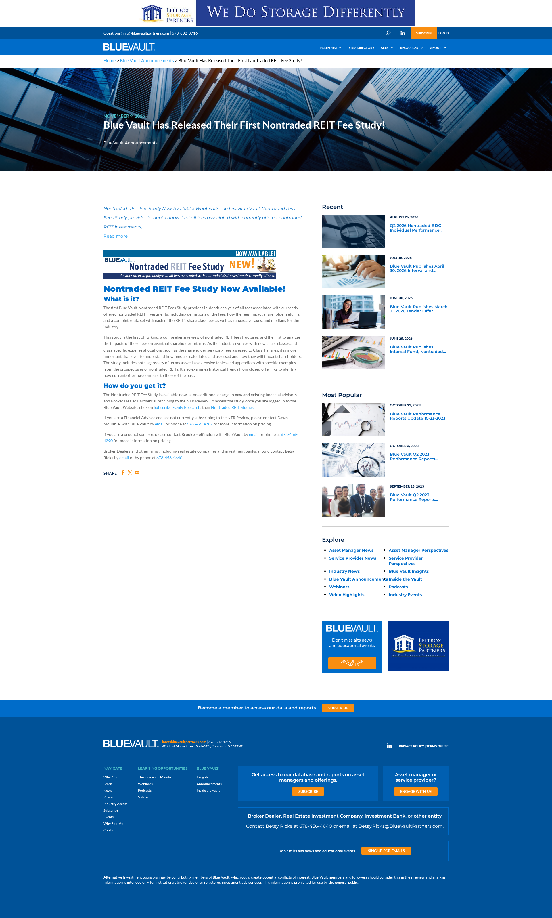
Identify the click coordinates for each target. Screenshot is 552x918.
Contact (109, 830)
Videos (143, 797)
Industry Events (405, 594)
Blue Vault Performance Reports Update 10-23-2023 (417, 416)
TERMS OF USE (437, 746)
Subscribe (424, 33)
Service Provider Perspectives (406, 561)
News (107, 790)
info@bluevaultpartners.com (146, 33)
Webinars (339, 586)
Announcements (209, 784)
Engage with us (416, 791)
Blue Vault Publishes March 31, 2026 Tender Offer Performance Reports (419, 309)
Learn (107, 784)
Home (109, 60)
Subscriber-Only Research (177, 407)
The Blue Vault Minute (154, 777)
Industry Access (115, 803)
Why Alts (110, 777)
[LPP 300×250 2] (418, 671)
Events (108, 817)
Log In (443, 33)
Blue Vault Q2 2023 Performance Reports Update (412, 456)
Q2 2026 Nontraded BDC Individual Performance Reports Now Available (415, 228)
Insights (202, 777)
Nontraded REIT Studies (232, 407)
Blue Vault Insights (409, 571)
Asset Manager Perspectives (418, 550)
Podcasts (398, 586)
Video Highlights (346, 594)
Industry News (344, 571)
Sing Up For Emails (352, 663)
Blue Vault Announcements (147, 60)
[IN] (403, 33)
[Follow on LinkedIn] (391, 746)
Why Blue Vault (114, 823)
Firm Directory (361, 47)
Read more (115, 236)
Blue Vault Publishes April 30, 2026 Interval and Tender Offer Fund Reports (418, 268)
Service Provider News (352, 558)
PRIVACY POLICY (411, 746)
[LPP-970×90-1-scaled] (276, 25)
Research (110, 797)
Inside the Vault (405, 579)
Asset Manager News (351, 550)
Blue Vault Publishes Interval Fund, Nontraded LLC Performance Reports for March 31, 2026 (417, 349)
